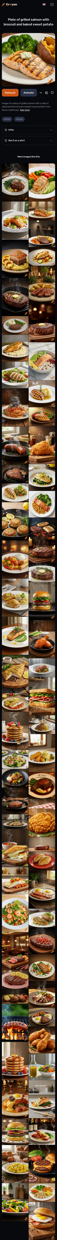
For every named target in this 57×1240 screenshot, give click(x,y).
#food (7, 119)
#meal (19, 119)
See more (25, 110)
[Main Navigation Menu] (52, 4)
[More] (41, 93)
